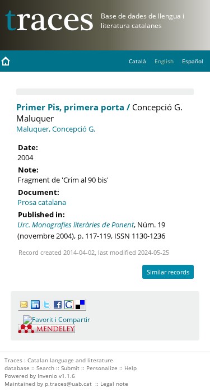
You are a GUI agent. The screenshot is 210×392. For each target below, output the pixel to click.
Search (45, 368)
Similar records (168, 272)
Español (192, 61)
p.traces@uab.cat (68, 384)
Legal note (114, 384)
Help (130, 368)
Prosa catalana (41, 202)
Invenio (47, 376)
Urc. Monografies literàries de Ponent (75, 225)
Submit (70, 368)
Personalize (102, 368)
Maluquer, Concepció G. (55, 129)
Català (137, 61)
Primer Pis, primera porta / (73, 107)
